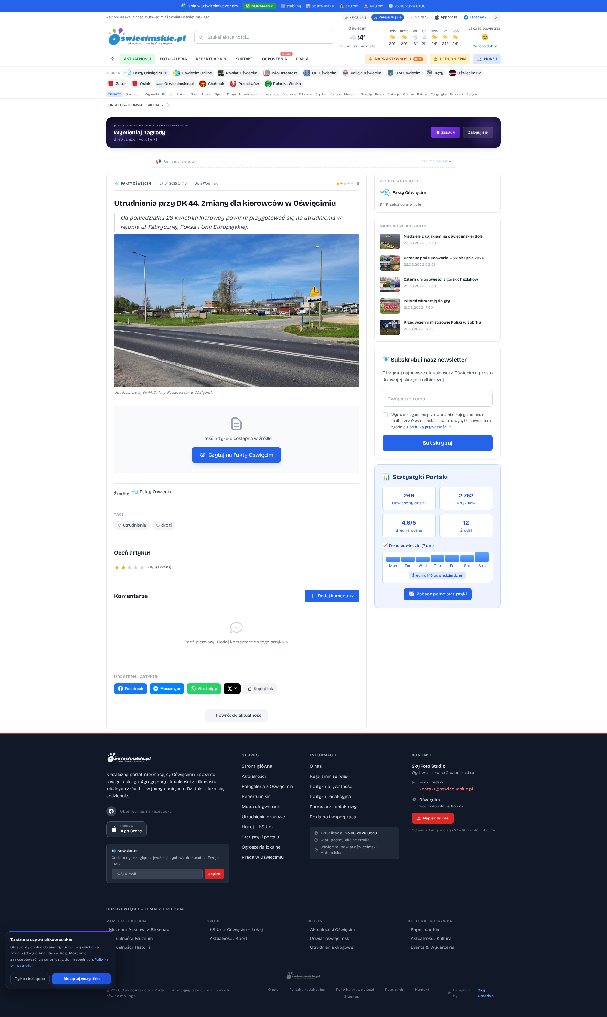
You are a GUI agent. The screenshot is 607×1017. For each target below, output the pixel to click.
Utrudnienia (248, 94)
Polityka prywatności (331, 786)
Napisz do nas (436, 818)
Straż (195, 94)
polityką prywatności (428, 427)
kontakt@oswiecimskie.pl (446, 789)
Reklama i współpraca (333, 816)
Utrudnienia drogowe (263, 816)
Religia (471, 94)
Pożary (181, 94)
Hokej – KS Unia (258, 827)
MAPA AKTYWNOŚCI (398, 59)
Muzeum (351, 94)
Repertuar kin (256, 796)
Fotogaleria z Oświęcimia (267, 786)
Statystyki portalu (260, 837)
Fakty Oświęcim (136, 183)
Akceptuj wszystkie (82, 979)
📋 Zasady (445, 132)
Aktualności (254, 776)
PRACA (302, 59)
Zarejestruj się (390, 17)
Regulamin (394, 989)
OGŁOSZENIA (276, 58)
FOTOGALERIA (173, 59)
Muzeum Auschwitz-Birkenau (137, 929)
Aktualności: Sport (227, 938)
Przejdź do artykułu (403, 204)
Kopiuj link (263, 688)
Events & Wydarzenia (431, 947)
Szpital (320, 94)
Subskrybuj (437, 443)
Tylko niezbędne (30, 979)
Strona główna (257, 766)
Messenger (170, 688)
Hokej (207, 94)
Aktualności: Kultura (429, 938)
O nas (316, 766)
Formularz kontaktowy (333, 806)
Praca (379, 94)
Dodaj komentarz (336, 596)
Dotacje (393, 94)
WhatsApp (207, 688)
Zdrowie (305, 94)
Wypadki (152, 94)
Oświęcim (134, 94)
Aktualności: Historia (128, 947)
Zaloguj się (358, 17)
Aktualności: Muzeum (129, 938)
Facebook (134, 688)
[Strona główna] (112, 59)
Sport (219, 94)
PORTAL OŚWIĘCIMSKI (124, 105)
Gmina (408, 94)
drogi (166, 525)
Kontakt (422, 989)
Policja (167, 94)
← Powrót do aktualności (237, 715)
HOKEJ (487, 59)
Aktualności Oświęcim (331, 929)
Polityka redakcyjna (330, 796)
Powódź (456, 94)
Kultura (335, 94)
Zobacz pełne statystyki (438, 594)
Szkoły (366, 94)
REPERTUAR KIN (211, 59)
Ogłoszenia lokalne (261, 847)
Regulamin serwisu (329, 776)
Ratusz (422, 94)
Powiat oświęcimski (328, 938)
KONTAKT (244, 59)
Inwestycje (270, 94)
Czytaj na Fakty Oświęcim (240, 455)
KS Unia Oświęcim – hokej (235, 929)
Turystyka (439, 94)
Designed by (473, 993)
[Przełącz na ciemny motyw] (497, 17)
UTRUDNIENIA (453, 59)
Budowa (289, 94)
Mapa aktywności (260, 806)
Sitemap (351, 996)
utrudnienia (134, 525)
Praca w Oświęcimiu (263, 857)
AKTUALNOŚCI (137, 59)
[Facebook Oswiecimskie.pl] (111, 811)
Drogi (231, 94)
